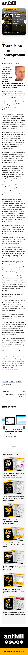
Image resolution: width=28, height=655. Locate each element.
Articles (4, 42)
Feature (18, 381)
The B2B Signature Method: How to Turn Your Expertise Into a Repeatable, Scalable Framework (13, 475)
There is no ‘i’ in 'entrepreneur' (22, 394)
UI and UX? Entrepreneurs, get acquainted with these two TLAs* (13, 431)
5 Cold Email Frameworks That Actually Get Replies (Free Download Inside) (13, 591)
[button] (2, 22)
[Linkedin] (14, 642)
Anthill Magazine (8, 63)
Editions (12, 381)
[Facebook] (6, 642)
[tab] (12, 446)
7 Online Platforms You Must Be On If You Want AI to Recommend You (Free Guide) (14, 568)
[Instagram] (10, 642)
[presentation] (14, 418)
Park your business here (7, 394)
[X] (21, 642)
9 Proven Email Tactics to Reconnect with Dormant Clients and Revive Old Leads (13, 544)
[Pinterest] (17, 642)
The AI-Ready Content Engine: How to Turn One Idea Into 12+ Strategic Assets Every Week (13, 498)
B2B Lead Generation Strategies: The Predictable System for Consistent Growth (12, 521)
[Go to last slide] (4, 427)
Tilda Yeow (7, 436)
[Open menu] (24, 3)
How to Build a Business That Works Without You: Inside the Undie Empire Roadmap (14, 614)
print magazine (7, 384)
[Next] (24, 427)
